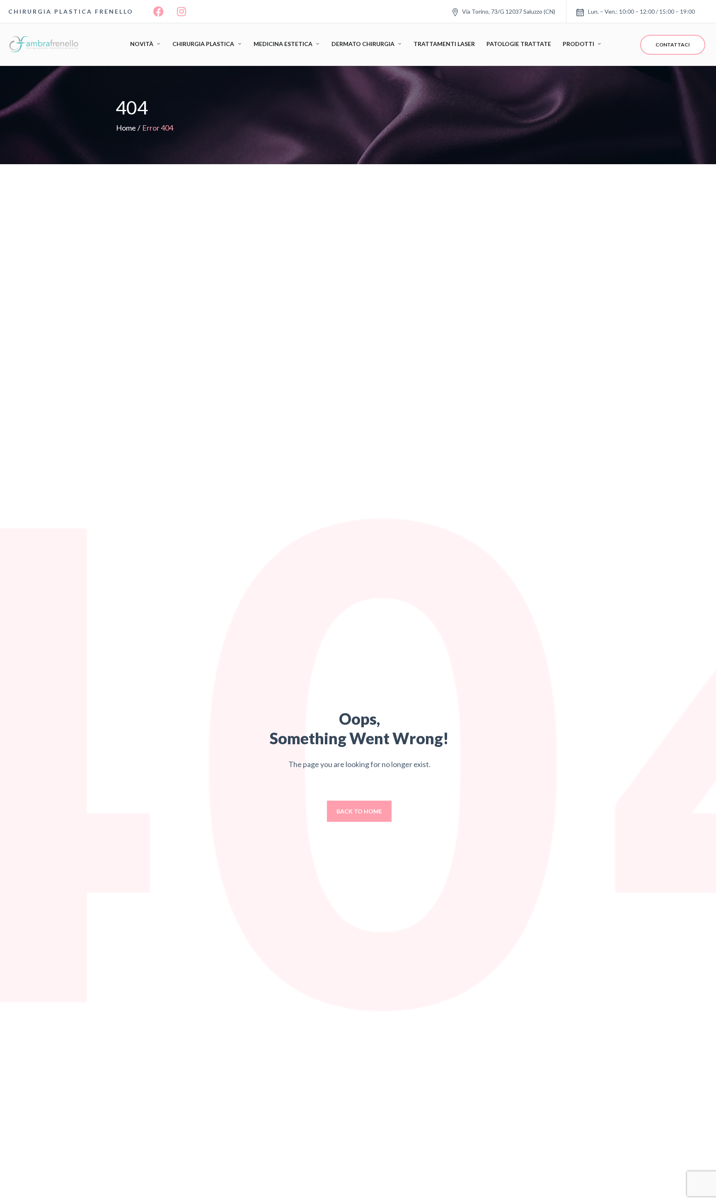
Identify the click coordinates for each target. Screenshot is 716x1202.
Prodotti (578, 43)
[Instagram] (181, 11)
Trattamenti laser (444, 43)
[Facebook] (158, 11)
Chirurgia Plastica (203, 43)
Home (126, 127)
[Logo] (45, 44)
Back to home (359, 811)
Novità (141, 43)
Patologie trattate (518, 43)
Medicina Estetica (283, 43)
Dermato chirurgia (362, 43)
